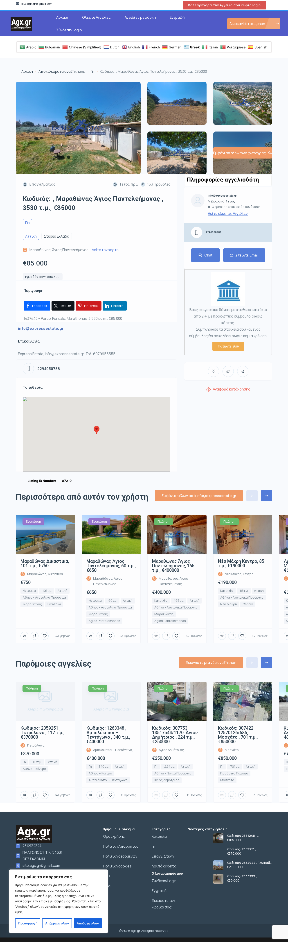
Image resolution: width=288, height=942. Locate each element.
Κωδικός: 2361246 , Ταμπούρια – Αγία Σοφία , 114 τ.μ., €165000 (247, 835)
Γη (92, 71)
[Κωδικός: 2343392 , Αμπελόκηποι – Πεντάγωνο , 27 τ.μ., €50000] (218, 879)
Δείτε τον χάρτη (105, 249)
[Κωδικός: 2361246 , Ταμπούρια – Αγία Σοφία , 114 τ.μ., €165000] (218, 838)
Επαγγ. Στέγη (163, 856)
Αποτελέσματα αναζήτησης (61, 71)
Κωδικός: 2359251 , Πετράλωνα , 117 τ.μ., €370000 (243, 849)
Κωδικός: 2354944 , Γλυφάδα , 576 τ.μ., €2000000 (249, 862)
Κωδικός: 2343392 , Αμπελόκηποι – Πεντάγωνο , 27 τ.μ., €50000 (249, 876)
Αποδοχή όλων (88, 923)
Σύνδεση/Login (69, 29)
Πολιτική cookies (117, 866)
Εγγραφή (177, 17)
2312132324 (32, 845)
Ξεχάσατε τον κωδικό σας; (163, 904)
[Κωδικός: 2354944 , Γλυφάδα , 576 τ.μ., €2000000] (218, 865)
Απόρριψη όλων (57, 923)
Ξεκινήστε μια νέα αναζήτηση (211, 662)
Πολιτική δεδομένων (120, 856)
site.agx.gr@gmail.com (41, 865)
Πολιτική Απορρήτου (120, 846)
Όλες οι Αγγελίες (96, 17)
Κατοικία (159, 836)
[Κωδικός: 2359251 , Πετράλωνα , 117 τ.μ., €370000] (218, 852)
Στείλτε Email (247, 255)
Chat (208, 255)
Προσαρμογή (27, 923)
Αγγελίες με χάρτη (140, 17)
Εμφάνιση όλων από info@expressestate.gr (199, 495)
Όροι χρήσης (114, 836)
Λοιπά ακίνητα (164, 866)
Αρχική (62, 17)
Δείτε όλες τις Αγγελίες (228, 213)
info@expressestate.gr (41, 328)
